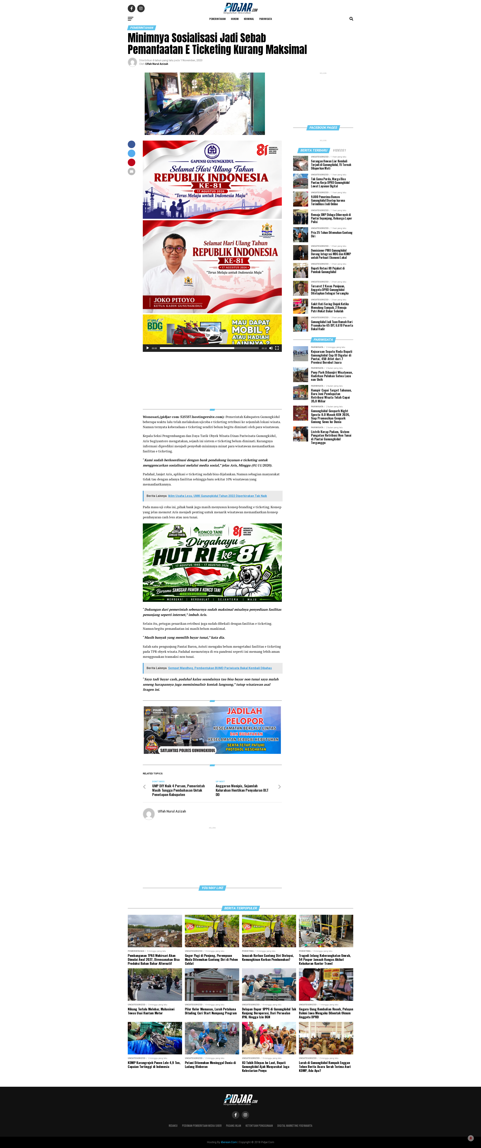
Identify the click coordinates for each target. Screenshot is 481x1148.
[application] (212, 333)
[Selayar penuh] (277, 348)
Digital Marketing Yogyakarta (294, 1126)
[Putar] (148, 348)
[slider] (209, 348)
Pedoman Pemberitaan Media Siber (202, 1126)
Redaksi (173, 1126)
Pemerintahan (217, 19)
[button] (212, 333)
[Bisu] (271, 348)
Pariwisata (265, 19)
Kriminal (249, 19)
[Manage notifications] (471, 1138)
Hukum (235, 19)
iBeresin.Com (229, 1142)
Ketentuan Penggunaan (259, 1126)
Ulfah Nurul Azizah (156, 63)
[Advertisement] (212, 378)
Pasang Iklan (233, 1126)
